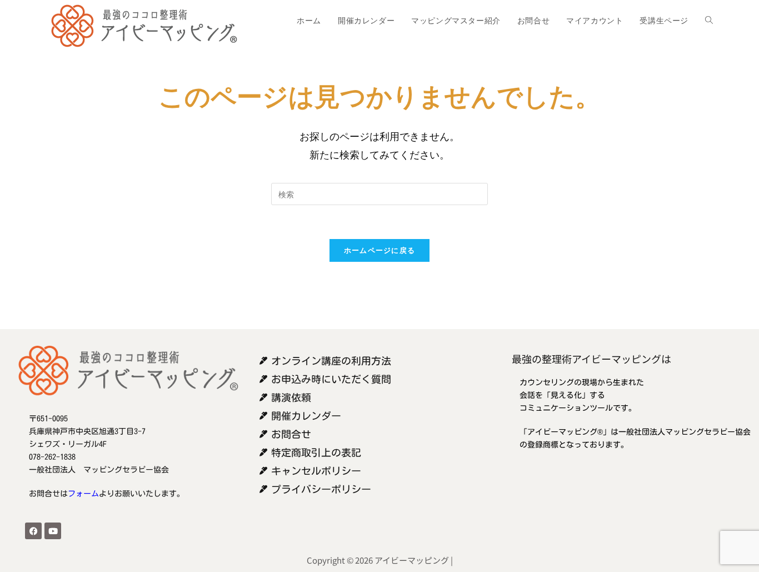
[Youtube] (52, 531)
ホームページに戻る (380, 250)
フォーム (83, 494)
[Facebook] (33, 531)
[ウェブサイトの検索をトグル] (709, 20)
